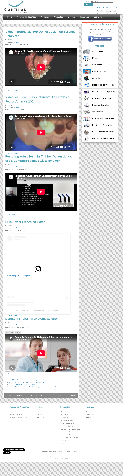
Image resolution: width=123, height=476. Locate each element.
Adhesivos (64, 412)
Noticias (45, 17)
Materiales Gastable (68, 432)
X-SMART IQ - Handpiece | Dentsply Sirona (25, 380)
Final (42, 400)
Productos (58, 17)
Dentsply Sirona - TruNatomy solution (32, 318)
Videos (17, 42)
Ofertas (71, 17)
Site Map (105, 7)
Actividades (39, 417)
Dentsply (9, 332)
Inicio (98, 7)
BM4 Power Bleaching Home (25, 222)
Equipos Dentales (67, 423)
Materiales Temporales (69, 435)
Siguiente (73, 395)
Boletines (38, 414)
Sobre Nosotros (16, 412)
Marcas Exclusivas (16, 414)
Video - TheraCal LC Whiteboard (22, 384)
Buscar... (87, 1)
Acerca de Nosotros (26, 17)
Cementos (64, 417)
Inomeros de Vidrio (68, 426)
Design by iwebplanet (62, 458)
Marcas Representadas (18, 417)
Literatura (90, 414)
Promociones (40, 412)
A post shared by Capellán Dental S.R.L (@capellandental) (38, 310)
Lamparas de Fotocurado (70, 429)
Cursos (88, 412)
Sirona (17, 332)
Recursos (84, 17)
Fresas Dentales (67, 420)
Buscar (88, 4)
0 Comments (13, 90)
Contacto (116, 7)
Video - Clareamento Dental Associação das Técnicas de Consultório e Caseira (40, 387)
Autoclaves (65, 414)
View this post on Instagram (18, 276)
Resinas (64, 440)
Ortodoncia (65, 443)
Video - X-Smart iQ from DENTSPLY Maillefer (26, 382)
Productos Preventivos (69, 437)
